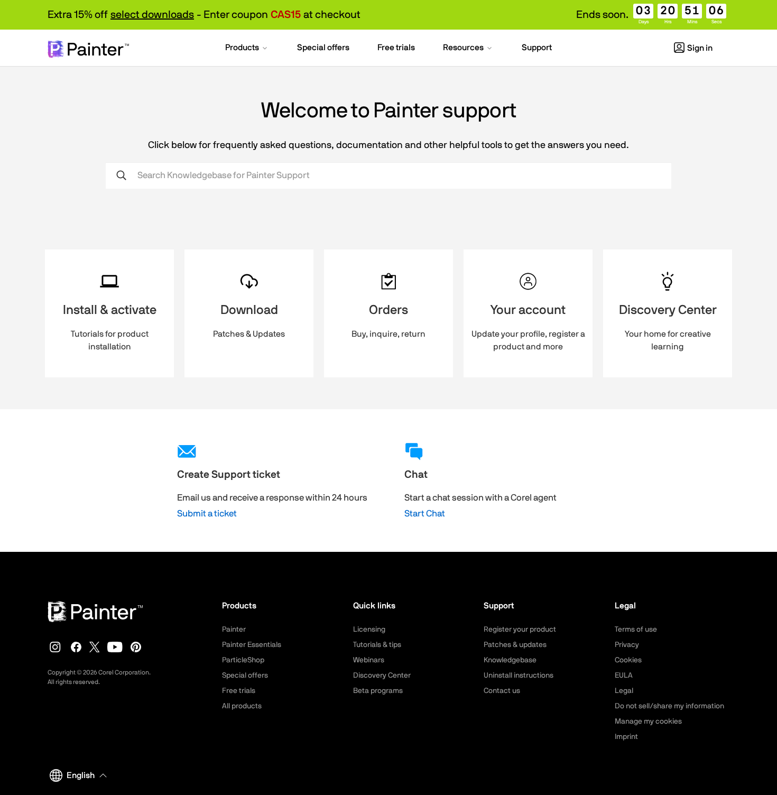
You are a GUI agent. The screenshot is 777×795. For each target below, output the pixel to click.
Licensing (369, 629)
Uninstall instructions (518, 675)
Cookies (628, 660)
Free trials (238, 691)
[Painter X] (94, 647)
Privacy (627, 645)
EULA (624, 675)
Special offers (245, 675)
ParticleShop (243, 660)
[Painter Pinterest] (136, 647)
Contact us (502, 691)
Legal (624, 691)
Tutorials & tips (377, 645)
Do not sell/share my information (669, 706)
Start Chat (424, 513)
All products (242, 706)
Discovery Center (382, 675)
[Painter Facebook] (76, 647)
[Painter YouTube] (115, 647)
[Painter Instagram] (55, 647)
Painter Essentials (251, 645)
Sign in (700, 48)
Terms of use (636, 629)
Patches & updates (515, 645)
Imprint (626, 737)
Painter (234, 629)
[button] (247, 49)
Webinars (368, 660)
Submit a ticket (207, 513)
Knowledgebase (510, 660)
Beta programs (378, 691)
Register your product (520, 629)
